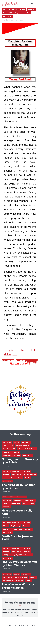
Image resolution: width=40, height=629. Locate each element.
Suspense (18, 13)
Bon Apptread (8, 625)
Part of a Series (30, 449)
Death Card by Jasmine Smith (17, 538)
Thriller (27, 13)
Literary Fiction (15, 503)
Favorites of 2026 (9, 449)
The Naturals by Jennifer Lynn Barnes (18, 486)
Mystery (22, 9)
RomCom (15, 452)
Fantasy (26, 526)
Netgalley (31, 9)
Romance (6, 452)
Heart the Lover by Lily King (17, 512)
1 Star (5, 497)
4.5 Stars (6, 474)
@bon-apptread (25, 602)
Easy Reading (16, 474)
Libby (20, 449)
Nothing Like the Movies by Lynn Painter (20, 461)
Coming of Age (8, 445)
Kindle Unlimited (30, 474)
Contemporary (29, 500)
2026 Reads (7, 442)
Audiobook (13, 9)
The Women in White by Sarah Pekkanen (18, 586)
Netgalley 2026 (17, 529)
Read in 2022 (7, 13)
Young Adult (7, 16)
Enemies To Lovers (22, 445)
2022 (4, 9)
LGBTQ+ (6, 529)
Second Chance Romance (11, 455)
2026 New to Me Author (11, 471)
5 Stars (16, 442)
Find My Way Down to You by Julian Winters (19, 563)
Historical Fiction (21, 577)
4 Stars (5, 526)
